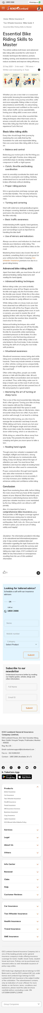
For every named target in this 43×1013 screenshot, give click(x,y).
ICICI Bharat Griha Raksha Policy (15, 822)
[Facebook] (3, 767)
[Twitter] (19, 767)
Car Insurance (9, 795)
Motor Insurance (16, 19)
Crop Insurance (9, 815)
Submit (31, 655)
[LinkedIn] (34, 767)
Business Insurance (11, 812)
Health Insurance (10, 802)
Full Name (12, 687)
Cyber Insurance (9, 819)
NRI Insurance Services (12, 809)
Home (5, 19)
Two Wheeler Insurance (12, 23)
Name (9, 623)
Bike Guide (28, 23)
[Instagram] (11, 767)
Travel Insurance (10, 805)
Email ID (12, 697)
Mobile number (13, 633)
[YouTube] (26, 767)
